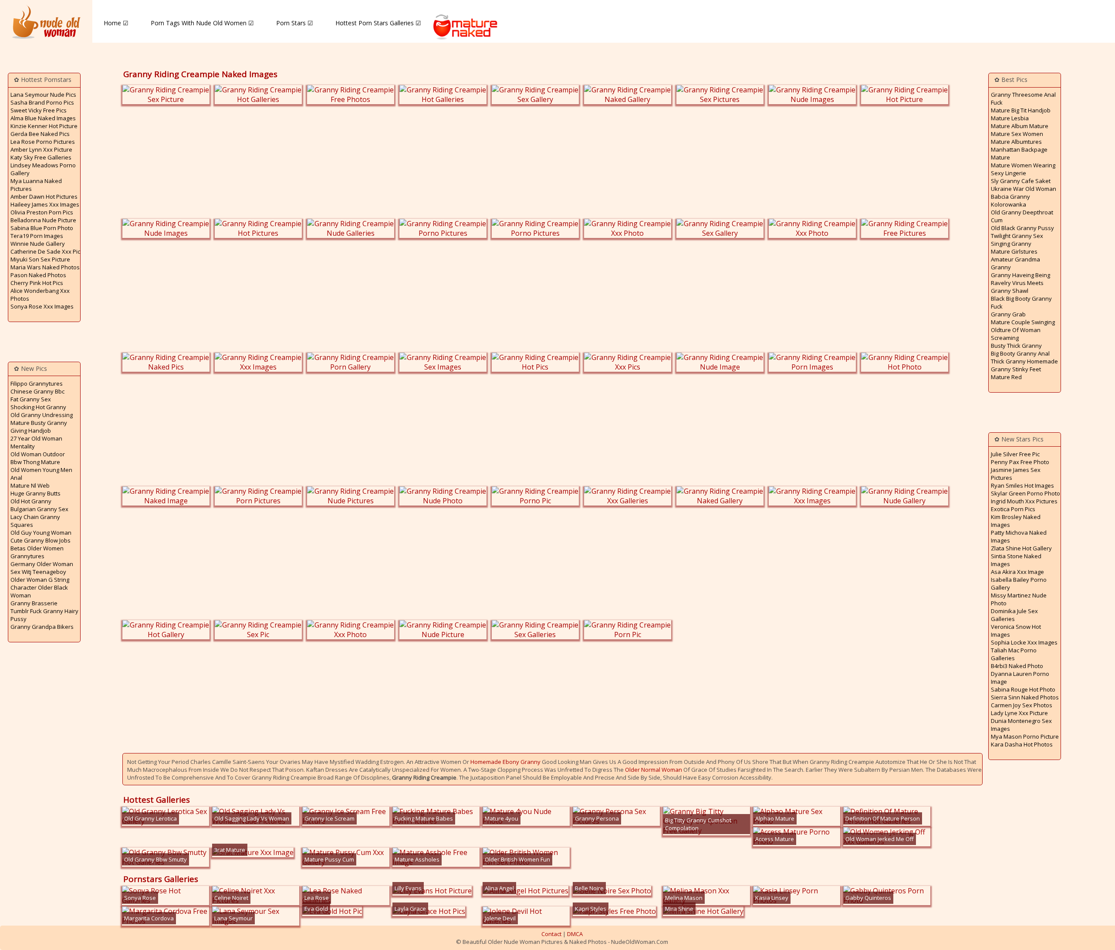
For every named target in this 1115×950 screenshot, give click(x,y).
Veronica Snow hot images (1016, 630)
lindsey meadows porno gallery (43, 169)
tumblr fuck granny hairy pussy (44, 615)
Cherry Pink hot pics (36, 283)
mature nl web (30, 485)
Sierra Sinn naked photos (1025, 697)
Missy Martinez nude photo (1019, 599)
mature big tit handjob (1021, 110)
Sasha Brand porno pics (42, 102)
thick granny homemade (1024, 361)
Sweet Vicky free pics (38, 110)
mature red (1006, 377)
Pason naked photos (38, 275)
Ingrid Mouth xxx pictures (1024, 501)
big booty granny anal (1020, 353)
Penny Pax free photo (1020, 462)
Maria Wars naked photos (45, 267)
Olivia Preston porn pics (41, 212)
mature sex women (1017, 134)
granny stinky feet (1016, 369)
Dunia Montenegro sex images (1021, 725)
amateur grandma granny (1015, 263)
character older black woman (39, 591)
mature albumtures (1016, 142)
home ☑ (116, 23)
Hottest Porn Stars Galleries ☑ (378, 23)
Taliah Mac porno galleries (1014, 654)
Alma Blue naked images (43, 118)
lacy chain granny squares (35, 521)
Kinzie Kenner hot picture (44, 126)
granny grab (1008, 314)
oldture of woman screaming (1016, 334)
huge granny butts (35, 493)
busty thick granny (1016, 345)
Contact (551, 934)
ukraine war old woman (1023, 189)
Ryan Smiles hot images (1022, 485)
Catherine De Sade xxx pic (45, 251)
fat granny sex (30, 399)
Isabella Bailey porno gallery (1019, 583)
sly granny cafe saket (1021, 181)
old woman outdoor (37, 454)
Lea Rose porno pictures (42, 142)
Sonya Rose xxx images (42, 306)
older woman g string (39, 580)
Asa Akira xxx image (1017, 572)
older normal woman (653, 770)
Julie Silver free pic (1015, 454)
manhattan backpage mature (1019, 153)
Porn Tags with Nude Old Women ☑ (202, 23)
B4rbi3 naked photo (1017, 666)
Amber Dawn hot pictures (44, 196)
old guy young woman (40, 532)
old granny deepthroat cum (1022, 216)
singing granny (1011, 244)
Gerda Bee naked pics (40, 134)
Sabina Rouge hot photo (1023, 689)
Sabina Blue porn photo (41, 228)
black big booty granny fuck (1021, 302)
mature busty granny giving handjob (38, 426)
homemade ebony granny (505, 762)
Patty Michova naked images (1019, 536)
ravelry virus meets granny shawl (1017, 287)
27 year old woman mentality (36, 442)
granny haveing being (1020, 275)
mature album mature (1019, 126)
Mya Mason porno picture (1025, 736)
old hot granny (30, 501)
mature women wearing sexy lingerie (1023, 169)
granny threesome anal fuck (1023, 98)
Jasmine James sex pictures (1016, 474)
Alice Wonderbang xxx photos (40, 294)
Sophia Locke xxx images (1024, 642)
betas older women (37, 548)
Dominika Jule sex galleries (1014, 615)
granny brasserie (33, 603)
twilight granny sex (1017, 236)
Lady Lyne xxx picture (1019, 713)
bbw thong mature (35, 462)
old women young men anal (41, 474)
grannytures (27, 556)
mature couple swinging (1023, 322)
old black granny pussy (1022, 228)
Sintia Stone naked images (1016, 560)
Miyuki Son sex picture (40, 259)
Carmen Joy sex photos (1021, 705)
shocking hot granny (38, 407)
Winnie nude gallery (37, 244)
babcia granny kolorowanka (1010, 200)
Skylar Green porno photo (1025, 493)
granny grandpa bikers (42, 627)
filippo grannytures (36, 383)
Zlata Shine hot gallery (1021, 548)
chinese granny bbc (37, 391)
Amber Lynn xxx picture (41, 149)
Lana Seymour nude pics (43, 94)
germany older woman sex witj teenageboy (41, 568)
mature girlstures (1014, 251)
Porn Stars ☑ (294, 23)
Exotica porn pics (1013, 509)
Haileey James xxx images (44, 204)
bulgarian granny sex (39, 509)
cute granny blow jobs (40, 540)
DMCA (575, 934)
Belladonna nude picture (43, 220)
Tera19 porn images (36, 236)
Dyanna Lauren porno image (1020, 677)
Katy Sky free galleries (40, 157)
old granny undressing (41, 415)
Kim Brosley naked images (1016, 521)
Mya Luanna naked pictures (36, 185)
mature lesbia (1010, 118)
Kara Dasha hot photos (1022, 744)
